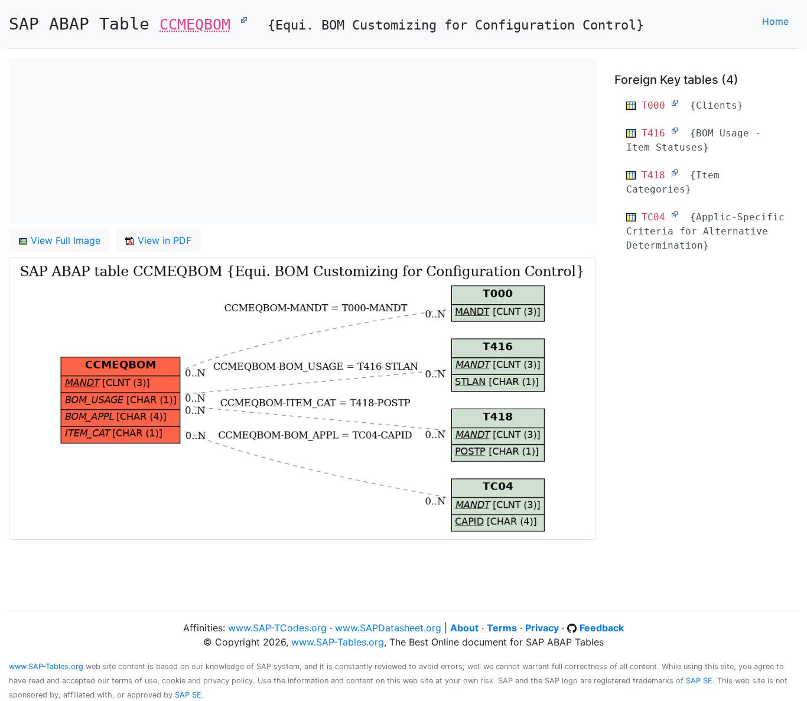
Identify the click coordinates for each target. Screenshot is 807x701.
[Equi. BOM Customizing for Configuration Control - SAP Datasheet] (244, 19)
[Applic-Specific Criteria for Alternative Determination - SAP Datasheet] (674, 214)
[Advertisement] (303, 141)
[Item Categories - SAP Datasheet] (674, 172)
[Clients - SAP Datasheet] (674, 103)
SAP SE (699, 680)
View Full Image (64, 240)
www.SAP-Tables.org (337, 642)
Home (775, 21)
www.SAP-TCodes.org (277, 628)
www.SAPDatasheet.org (388, 628)
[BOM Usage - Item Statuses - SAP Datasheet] (674, 130)
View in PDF (163, 240)
